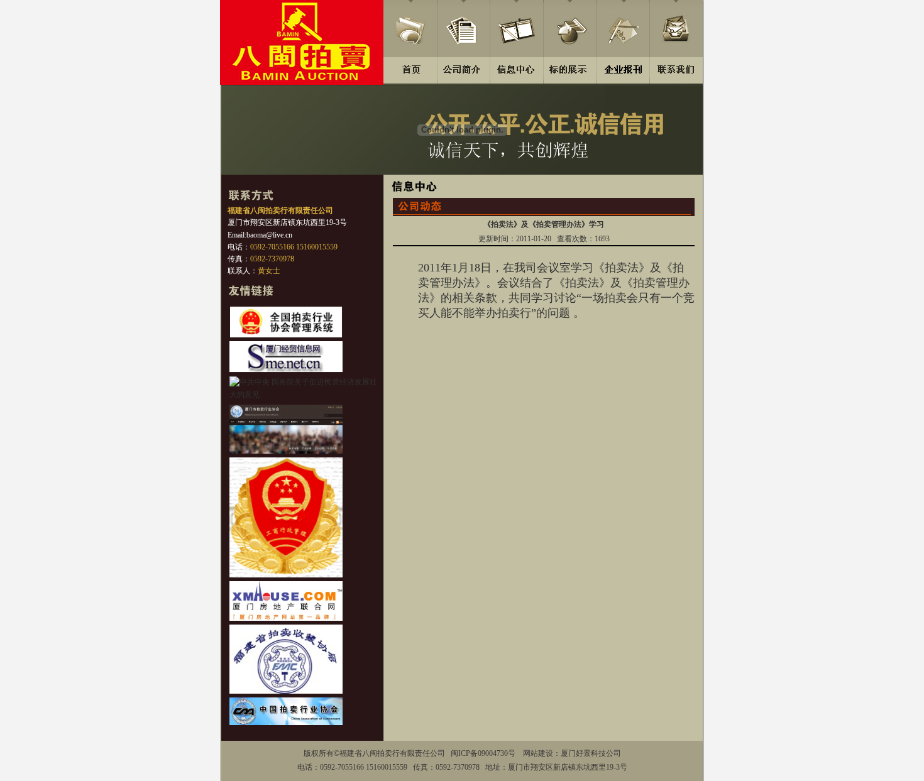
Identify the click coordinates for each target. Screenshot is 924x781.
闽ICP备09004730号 (483, 753)
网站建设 (538, 753)
